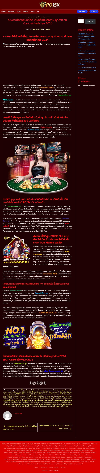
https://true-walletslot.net (71, 453)
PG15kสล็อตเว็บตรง (31, 396)
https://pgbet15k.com (61, 446)
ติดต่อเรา (32, 11)
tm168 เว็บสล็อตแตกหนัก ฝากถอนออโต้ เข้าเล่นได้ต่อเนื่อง (87, 53)
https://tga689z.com (9, 443)
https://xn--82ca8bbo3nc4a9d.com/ (52, 459)
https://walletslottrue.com (29, 455)
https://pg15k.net (48, 446)
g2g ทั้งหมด (57, 390)
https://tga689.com (89, 459)
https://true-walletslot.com (83, 455)
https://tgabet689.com (27, 462)
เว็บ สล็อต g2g (20, 406)
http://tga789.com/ (61, 448)
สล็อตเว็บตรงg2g (65, 402)
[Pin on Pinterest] (41, 383)
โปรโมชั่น (25, 11)
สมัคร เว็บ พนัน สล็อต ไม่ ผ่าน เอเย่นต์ (41, 398)
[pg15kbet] (50, 4)
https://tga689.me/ (12, 462)
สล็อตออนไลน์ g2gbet (57, 400)
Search (80, 17)
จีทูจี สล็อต (16, 398)
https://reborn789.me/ (88, 453)
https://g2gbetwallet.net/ (31, 459)
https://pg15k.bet (92, 443)
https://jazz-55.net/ (54, 457)
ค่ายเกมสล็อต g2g (59, 396)
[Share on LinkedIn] (44, 383)
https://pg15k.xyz (24, 446)
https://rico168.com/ (86, 450)
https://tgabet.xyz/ (48, 448)
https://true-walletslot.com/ (54, 464)
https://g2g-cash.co (79, 443)
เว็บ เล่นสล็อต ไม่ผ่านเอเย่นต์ (42, 406)
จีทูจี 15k (9, 398)
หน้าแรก (3, 11)
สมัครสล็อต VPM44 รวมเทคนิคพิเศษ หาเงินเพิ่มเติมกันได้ (87, 45)
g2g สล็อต (65, 390)
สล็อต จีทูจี (14, 400)
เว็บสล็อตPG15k (63, 406)
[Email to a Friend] (37, 383)
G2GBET (45, 392)
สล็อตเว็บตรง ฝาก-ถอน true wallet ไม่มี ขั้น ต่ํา (47, 402)
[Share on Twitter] (34, 383)
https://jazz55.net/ (14, 455)
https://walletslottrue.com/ (75, 462)
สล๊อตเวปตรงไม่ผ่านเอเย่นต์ (43, 404)
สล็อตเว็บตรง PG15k (27, 402)
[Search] (38, 11)
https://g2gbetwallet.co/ (74, 459)
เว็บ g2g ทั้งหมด (64, 404)
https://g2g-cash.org (64, 443)
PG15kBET (10, 396)
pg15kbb (47, 29)
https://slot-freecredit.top (65, 455)
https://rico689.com (50, 443)
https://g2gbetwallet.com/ (13, 459)
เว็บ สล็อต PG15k (29, 406)
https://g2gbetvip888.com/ (83, 457)
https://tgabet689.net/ (43, 462)
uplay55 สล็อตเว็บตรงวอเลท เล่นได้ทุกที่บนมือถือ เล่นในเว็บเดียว (87, 62)
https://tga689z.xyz (36, 443)
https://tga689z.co (22, 443)
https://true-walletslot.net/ (36, 464)
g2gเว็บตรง (12, 394)
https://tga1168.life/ (13, 450)
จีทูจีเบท (27, 398)
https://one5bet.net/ (11, 453)
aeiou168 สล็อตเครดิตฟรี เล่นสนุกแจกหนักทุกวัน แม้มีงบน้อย (87, 70)
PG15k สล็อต (33, 394)
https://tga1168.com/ (35, 448)
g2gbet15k (62, 392)
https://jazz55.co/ (67, 457)
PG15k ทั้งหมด (25, 394)
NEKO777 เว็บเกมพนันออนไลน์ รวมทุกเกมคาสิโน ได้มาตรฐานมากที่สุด (86, 36)
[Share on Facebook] (30, 383)
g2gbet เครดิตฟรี (54, 392)
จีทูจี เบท (22, 398)
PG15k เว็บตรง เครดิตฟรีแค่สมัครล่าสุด (48, 394)
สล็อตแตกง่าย (55, 404)
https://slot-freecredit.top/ (73, 464)
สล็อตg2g (40, 400)
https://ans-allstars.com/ (57, 450)
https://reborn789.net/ (54, 453)
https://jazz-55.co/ (27, 457)
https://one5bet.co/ (25, 453)
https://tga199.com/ (39, 453)
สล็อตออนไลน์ (40, 17)
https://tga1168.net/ (75, 448)
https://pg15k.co (36, 446)
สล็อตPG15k (47, 400)
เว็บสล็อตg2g (55, 406)
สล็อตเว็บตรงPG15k (8, 404)
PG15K (26, 17)
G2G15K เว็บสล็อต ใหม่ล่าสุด (34, 392)
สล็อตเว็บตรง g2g (16, 402)
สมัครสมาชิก (11, 11)
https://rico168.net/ (72, 450)
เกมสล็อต (47, 17)
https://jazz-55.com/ (40, 457)
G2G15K (23, 392)
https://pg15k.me (12, 446)
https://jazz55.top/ (14, 457)
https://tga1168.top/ (89, 448)
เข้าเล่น (19, 11)
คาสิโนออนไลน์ (32, 17)
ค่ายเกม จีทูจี (49, 396)
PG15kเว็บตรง (41, 396)
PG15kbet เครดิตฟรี (19, 396)
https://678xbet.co (41, 450)
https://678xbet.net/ (28, 450)
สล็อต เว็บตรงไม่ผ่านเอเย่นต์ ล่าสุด (27, 400)
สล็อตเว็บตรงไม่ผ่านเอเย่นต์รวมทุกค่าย (25, 404)
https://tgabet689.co (58, 462)
